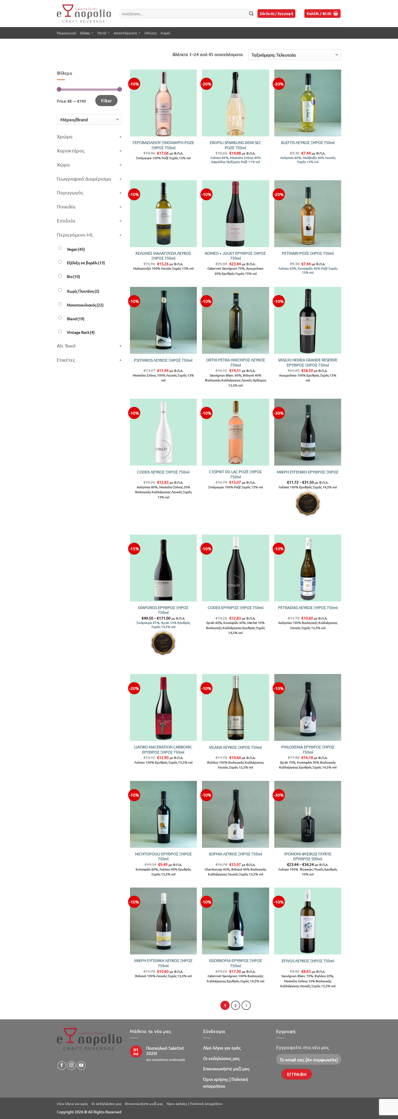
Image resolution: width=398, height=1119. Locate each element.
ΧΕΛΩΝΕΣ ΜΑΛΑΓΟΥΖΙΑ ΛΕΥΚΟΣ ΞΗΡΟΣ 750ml (163, 256)
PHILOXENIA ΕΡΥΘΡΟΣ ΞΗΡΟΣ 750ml (307, 749)
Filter (106, 100)
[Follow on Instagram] (71, 1065)
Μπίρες (151, 33)
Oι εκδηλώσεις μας (221, 1058)
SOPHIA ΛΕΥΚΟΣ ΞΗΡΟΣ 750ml (235, 853)
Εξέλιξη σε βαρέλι (86, 262)
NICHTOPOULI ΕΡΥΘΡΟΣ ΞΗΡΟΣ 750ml (163, 856)
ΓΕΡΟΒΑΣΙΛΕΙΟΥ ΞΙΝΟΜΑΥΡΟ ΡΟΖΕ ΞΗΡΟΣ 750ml (163, 145)
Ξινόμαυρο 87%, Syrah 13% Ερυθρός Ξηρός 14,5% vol (163, 625)
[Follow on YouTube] (81, 1065)
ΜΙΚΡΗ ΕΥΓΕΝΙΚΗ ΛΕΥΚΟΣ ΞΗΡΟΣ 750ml (163, 963)
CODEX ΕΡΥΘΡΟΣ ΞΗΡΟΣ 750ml (235, 607)
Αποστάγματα (125, 33)
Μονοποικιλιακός (85, 304)
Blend (75, 318)
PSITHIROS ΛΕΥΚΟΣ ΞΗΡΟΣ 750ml (163, 360)
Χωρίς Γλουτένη (83, 291)
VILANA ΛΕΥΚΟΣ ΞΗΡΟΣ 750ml (235, 747)
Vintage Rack (81, 332)
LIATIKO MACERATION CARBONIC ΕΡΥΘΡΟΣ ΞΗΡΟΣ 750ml (163, 749)
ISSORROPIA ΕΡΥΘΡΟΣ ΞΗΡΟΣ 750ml (235, 963)
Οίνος (85, 33)
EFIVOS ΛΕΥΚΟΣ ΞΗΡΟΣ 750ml (308, 960)
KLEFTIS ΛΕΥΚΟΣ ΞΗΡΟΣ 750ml (308, 142)
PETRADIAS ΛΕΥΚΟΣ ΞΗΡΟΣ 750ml (308, 607)
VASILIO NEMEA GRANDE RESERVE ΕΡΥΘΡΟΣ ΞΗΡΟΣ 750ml (307, 362)
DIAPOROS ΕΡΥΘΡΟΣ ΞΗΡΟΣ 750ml (163, 610)
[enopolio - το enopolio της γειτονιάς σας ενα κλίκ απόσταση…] (84, 13)
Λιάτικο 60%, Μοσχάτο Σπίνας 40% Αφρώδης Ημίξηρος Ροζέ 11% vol (235, 160)
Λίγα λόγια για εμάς (222, 1047)
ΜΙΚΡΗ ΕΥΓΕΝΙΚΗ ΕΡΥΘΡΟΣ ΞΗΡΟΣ (307, 471)
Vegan (76, 249)
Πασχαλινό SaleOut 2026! (165, 1050)
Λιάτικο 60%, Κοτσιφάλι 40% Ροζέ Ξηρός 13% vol (307, 270)
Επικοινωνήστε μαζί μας (226, 1068)
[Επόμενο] (246, 1005)
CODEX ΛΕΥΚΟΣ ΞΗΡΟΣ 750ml (163, 471)
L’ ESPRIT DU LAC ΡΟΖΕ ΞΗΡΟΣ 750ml (235, 474)
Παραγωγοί (66, 33)
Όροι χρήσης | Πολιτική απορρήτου (225, 1082)
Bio (73, 276)
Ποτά (101, 33)
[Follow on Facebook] (61, 1065)
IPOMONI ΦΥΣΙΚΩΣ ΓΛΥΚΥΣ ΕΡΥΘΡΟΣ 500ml (307, 856)
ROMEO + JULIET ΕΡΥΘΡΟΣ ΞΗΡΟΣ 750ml (235, 256)
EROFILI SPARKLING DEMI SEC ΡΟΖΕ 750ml (235, 145)
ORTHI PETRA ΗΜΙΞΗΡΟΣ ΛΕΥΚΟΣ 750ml (235, 362)
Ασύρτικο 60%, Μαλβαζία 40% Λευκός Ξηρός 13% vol (307, 160)
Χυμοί (165, 33)
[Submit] (251, 13)
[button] (276, 13)
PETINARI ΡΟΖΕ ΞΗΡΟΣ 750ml (308, 253)
